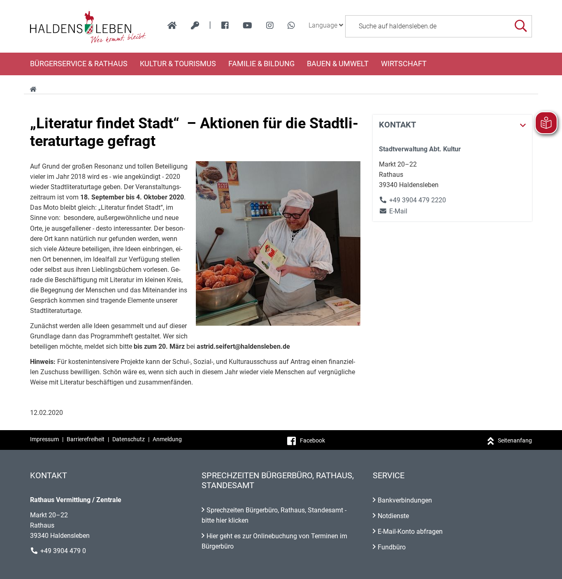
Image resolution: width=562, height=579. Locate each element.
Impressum (44, 439)
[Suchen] (520, 26)
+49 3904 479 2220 (417, 200)
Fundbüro (392, 547)
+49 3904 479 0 (63, 551)
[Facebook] (225, 25)
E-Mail (393, 211)
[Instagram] (270, 25)
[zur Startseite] (172, 25)
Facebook (312, 440)
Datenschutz (128, 439)
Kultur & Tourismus (178, 64)
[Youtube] (247, 25)
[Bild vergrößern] (278, 243)
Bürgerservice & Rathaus (79, 64)
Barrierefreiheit (86, 439)
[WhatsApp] (291, 25)
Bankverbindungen (405, 500)
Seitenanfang (515, 440)
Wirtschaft (404, 64)
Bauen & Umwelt (338, 64)
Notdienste (393, 516)
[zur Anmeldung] (195, 25)
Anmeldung (167, 439)
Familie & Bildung (261, 64)
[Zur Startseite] (88, 26)
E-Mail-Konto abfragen (410, 531)
